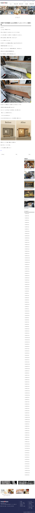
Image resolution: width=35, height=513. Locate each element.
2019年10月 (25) (27, 395)
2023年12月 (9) (27, 284)
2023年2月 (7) (27, 306)
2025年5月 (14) (27, 246)
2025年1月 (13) (27, 255)
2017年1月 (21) (27, 468)
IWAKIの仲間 (30, 507)
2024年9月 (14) (27, 264)
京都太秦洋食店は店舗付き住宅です (29, 179)
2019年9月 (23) (27, 397)
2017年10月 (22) (27, 448)
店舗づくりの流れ (22, 503)
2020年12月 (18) (27, 364)
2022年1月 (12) (27, 335)
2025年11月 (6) (27, 233)
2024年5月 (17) (27, 273)
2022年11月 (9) (27, 313)
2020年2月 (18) (27, 386)
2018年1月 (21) (27, 441)
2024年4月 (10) (27, 275)
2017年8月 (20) (27, 452)
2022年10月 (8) (27, 315)
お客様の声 (30, 503)
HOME (21, 501)
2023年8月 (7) (27, 293)
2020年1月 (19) (27, 388)
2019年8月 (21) (27, 399)
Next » (29, 154)
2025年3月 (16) (27, 251)
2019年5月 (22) (27, 406)
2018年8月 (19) (27, 426)
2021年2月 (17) (27, 359)
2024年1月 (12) (27, 282)
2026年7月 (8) (27, 215)
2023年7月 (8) (27, 295)
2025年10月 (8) (27, 235)
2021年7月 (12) (27, 348)
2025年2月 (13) (27, 253)
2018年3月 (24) (27, 437)
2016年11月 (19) (27, 472)
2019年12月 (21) (27, 390)
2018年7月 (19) (27, 428)
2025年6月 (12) (27, 244)
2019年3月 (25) (27, 410)
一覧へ (16, 154)
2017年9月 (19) (27, 450)
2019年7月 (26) (27, 401)
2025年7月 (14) (27, 242)
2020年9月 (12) (27, 370)
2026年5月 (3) (27, 220)
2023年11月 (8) (27, 286)
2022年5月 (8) (27, 326)
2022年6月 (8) (27, 324)
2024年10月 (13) (27, 262)
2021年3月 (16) (27, 357)
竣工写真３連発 (26, 208)
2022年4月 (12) (27, 328)
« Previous (2, 154)
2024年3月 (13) (27, 277)
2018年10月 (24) (27, 421)
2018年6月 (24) (27, 430)
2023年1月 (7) (27, 308)
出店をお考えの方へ (31, 502)
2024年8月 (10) (27, 266)
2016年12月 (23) (27, 470)
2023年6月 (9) (27, 297)
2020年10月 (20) (27, 368)
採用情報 (33, 1)
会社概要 (24, 1)
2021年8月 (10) (27, 346)
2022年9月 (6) (27, 317)
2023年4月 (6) (27, 302)
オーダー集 (30, 501)
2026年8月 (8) (27, 213)
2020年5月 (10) (27, 379)
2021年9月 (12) (27, 344)
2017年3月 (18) (27, 463)
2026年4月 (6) (27, 222)
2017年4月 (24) (27, 461)
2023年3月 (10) (27, 304)
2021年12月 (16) (27, 337)
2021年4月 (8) (27, 355)
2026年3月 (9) (27, 224)
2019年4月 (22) (27, 408)
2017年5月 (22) (27, 459)
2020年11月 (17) (27, 366)
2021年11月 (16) (27, 339)
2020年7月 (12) (27, 375)
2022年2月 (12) (27, 333)
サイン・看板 (30, 508)
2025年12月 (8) (27, 231)
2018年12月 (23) (27, 417)
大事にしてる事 (22, 502)
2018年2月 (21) (27, 439)
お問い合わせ (29, 1)
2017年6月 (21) (27, 457)
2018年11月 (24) (27, 419)
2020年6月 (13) (27, 377)
